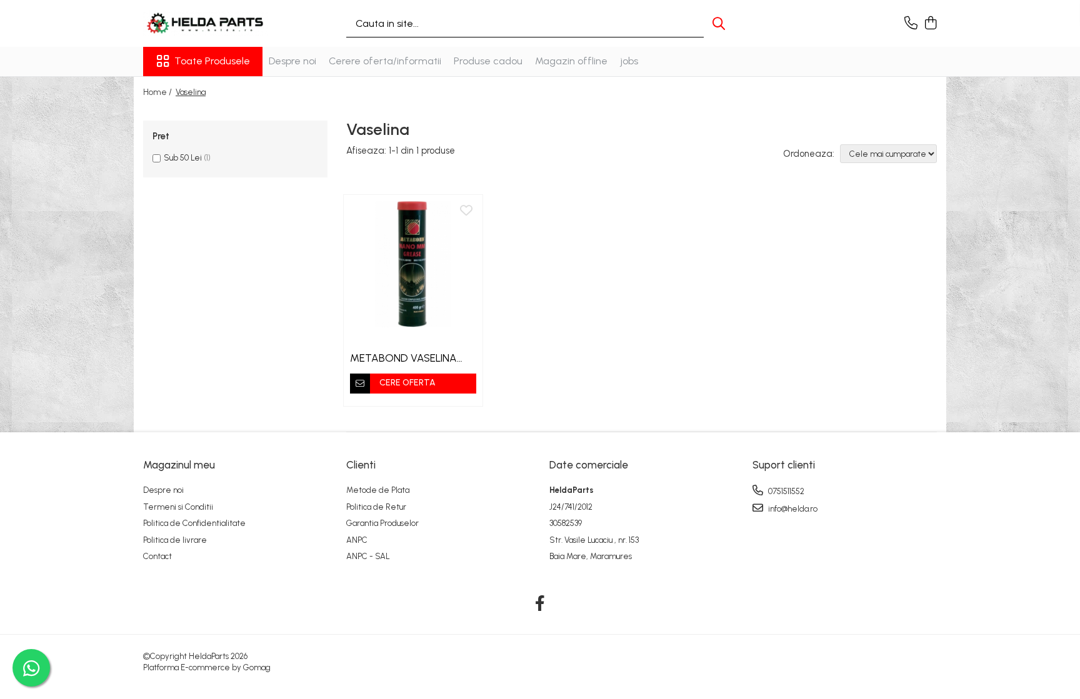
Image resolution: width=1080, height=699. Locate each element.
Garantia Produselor (382, 523)
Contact (157, 556)
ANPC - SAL (368, 556)
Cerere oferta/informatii (385, 61)
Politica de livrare (175, 540)
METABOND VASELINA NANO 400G (403, 358)
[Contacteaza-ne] (911, 23)
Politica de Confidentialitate (194, 523)
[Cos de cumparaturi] (930, 23)
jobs (629, 61)
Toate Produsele (212, 61)
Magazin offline (571, 61)
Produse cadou (488, 61)
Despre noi (292, 61)
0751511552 (785, 491)
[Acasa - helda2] (205, 23)
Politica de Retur (376, 507)
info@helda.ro (792, 508)
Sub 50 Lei (183, 157)
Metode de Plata (377, 490)
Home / (158, 92)
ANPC (357, 540)
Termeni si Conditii (178, 507)
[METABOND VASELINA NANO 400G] (413, 264)
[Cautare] (719, 23)
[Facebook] (540, 604)
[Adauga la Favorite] (466, 211)
